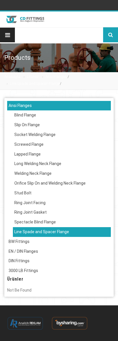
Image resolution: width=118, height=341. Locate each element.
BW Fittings (19, 241)
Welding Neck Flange (33, 173)
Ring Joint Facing (30, 202)
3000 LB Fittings (23, 270)
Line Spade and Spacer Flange (35, 83)
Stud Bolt (23, 193)
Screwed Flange (29, 144)
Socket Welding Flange (35, 134)
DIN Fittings (19, 260)
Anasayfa (12, 76)
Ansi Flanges (56, 76)
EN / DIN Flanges (23, 251)
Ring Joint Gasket (30, 212)
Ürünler (33, 76)
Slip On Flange (27, 124)
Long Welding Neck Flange (37, 163)
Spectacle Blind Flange (35, 222)
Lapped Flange (27, 154)
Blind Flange (25, 115)
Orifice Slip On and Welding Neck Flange (50, 183)
